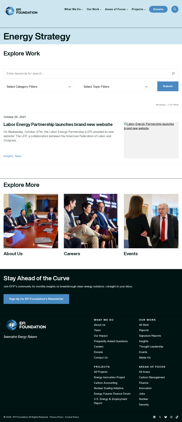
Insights (8, 156)
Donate (158, 9)
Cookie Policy (72, 417)
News (18, 156)
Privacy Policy (56, 417)
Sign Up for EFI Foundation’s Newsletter (36, 299)
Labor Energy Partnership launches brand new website (58, 124)
